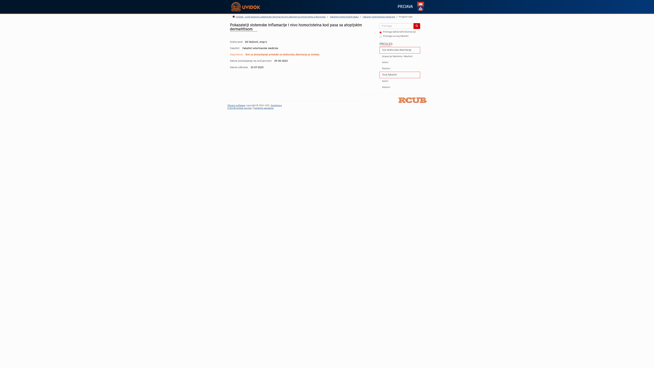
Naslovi (386, 68)
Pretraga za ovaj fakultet (395, 36)
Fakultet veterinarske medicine (379, 17)
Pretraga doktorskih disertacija (399, 32)
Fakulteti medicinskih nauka (344, 17)
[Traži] (416, 26)
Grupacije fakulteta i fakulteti (397, 56)
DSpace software (236, 105)
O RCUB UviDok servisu (239, 108)
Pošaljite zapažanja (263, 108)
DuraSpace (276, 105)
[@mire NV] (413, 100)
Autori (385, 62)
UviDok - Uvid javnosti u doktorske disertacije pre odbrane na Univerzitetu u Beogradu (281, 17)
